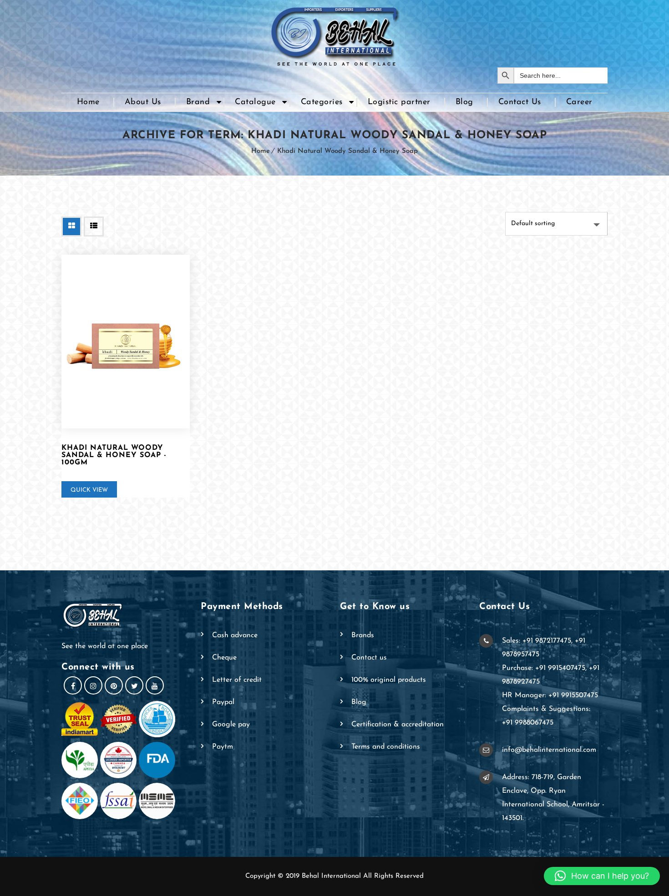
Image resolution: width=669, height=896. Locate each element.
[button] (602, 876)
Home (88, 102)
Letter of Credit (237, 680)
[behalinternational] (334, 33)
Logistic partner (399, 102)
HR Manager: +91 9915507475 (550, 695)
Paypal (223, 702)
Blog (464, 102)
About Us (143, 102)
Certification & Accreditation (397, 724)
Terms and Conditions (385, 746)
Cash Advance (235, 635)
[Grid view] (71, 226)
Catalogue (255, 102)
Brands (362, 635)
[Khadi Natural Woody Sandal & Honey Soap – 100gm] (125, 342)
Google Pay (231, 724)
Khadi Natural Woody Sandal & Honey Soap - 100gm (114, 455)
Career (579, 102)
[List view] (94, 226)
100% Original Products (388, 680)
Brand (198, 102)
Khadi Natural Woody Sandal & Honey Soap (347, 151)
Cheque (224, 657)
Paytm (222, 746)
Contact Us (519, 102)
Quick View (89, 490)
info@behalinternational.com (549, 750)
